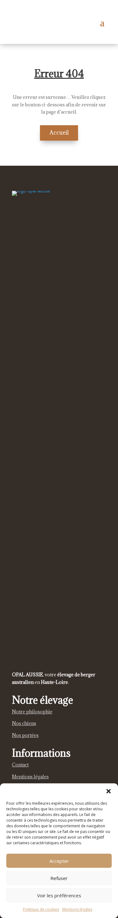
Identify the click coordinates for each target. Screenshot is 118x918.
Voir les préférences (59, 895)
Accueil (59, 132)
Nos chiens (24, 723)
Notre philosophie (32, 712)
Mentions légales (77, 909)
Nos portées (25, 735)
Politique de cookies (41, 909)
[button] (108, 791)
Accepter (59, 861)
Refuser (59, 878)
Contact (20, 765)
